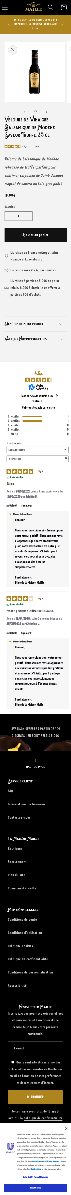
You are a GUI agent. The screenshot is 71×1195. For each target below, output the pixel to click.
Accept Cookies (35, 1187)
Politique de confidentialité (28, 959)
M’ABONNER (35, 1097)
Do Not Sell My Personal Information (35, 1177)
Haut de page (35, 766)
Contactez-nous (19, 817)
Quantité (10, 207)
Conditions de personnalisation (30, 972)
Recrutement (17, 861)
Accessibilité (17, 985)
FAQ (10, 791)
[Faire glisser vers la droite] (46, 111)
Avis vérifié (16, 477)
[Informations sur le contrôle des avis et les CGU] (56, 395)
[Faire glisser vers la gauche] (24, 111)
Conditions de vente (22, 919)
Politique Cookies (20, 946)
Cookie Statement (38, 1161)
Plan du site (16, 875)
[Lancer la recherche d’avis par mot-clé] (66, 458)
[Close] (66, 1128)
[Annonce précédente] (9, 24)
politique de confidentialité (43, 1118)
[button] (50, 7)
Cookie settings (36, 1169)
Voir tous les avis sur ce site (38, 407)
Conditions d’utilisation (25, 932)
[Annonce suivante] (62, 24)
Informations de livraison (26, 804)
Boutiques (15, 848)
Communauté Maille (22, 888)
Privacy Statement (53, 1161)
